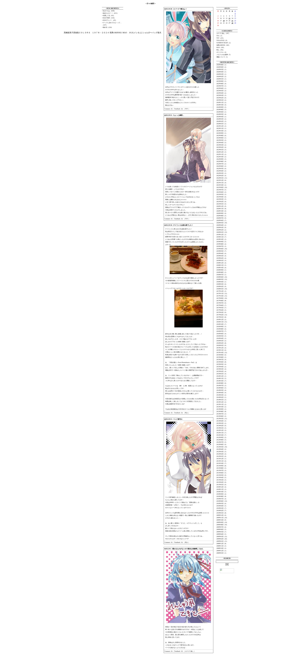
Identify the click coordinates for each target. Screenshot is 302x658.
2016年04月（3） (221, 338)
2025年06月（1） (221, 88)
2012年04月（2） (221, 449)
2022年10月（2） (221, 157)
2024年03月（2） (221, 119)
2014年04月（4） (221, 392)
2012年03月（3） (221, 451)
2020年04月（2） (221, 225)
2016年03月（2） (221, 341)
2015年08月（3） (221, 357)
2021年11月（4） (221, 183)
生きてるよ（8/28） (109, 11)
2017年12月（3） (221, 291)
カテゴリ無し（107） (223, 33)
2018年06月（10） (222, 277)
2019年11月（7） (221, 237)
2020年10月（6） (221, 211)
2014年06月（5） (221, 388)
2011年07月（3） (221, 470)
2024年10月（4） (221, 105)
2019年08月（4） (221, 244)
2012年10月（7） (221, 435)
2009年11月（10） (222, 517)
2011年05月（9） (221, 475)
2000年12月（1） (221, 550)
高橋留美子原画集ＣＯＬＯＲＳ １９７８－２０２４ (86, 33)
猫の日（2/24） (108, 27)
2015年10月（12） (222, 352)
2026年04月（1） (221, 72)
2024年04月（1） (221, 116)
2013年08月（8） (221, 411)
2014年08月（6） (221, 383)
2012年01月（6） (221, 456)
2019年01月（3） (221, 260)
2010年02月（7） (221, 510)
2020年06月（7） (221, 220)
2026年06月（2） (221, 67)
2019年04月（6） (221, 253)
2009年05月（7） (221, 532)
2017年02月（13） (222, 315)
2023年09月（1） (221, 133)
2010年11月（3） (221, 489)
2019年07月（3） (221, 246)
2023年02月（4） (221, 147)
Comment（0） (168, 109)
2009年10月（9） (221, 520)
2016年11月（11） (222, 322)
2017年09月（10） (222, 298)
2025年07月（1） (221, 86)
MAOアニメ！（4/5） (110, 20)
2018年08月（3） (221, 272)
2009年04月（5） (221, 534)
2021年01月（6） (221, 204)
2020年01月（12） (222, 232)
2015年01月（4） (221, 374)
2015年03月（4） (221, 369)
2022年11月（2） (221, 154)
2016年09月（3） (221, 326)
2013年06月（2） (221, 416)
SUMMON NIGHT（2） (223, 43)
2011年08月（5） (221, 468)
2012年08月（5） (221, 440)
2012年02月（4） (221, 454)
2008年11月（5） (221, 546)
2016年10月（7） (221, 324)
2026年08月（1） (221, 65)
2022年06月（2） (221, 166)
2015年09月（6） (221, 355)
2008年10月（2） (221, 548)
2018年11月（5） (221, 265)
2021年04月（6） (221, 197)
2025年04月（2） (221, 93)
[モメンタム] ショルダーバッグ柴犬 (146, 33)
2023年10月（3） (221, 131)
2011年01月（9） (221, 484)
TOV (186, 109)
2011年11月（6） (221, 461)
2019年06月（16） (222, 249)
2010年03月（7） (221, 508)
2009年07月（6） (221, 527)
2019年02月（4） (221, 258)
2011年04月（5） (221, 477)
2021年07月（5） (221, 190)
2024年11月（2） (221, 102)
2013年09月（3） (221, 409)
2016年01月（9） (221, 345)
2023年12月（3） (221, 126)
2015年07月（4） (221, 359)
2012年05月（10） (222, 447)
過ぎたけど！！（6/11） (110, 13)
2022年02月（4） (221, 175)
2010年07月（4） (221, 499)
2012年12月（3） (221, 430)
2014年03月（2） (221, 395)
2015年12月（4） (221, 348)
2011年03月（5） (221, 480)
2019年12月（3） (221, 234)
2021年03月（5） (221, 199)
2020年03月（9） (221, 227)
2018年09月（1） (221, 270)
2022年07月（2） (221, 164)
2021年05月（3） (221, 194)
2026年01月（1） (221, 79)
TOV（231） (220, 38)
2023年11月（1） (221, 128)
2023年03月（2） (221, 145)
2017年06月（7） (221, 305)
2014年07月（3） (221, 385)
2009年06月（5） (221, 529)
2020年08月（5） (221, 216)
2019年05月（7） (221, 251)
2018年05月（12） (222, 279)
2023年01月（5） (221, 149)
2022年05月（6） (221, 168)
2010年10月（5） (221, 492)
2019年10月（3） (221, 239)
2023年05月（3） (221, 140)
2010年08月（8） (221, 496)
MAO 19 (127, 33)
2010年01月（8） (221, 513)
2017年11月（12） (222, 293)
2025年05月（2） (221, 91)
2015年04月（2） (221, 367)
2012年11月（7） (221, 433)
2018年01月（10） (222, 289)
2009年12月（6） (221, 515)
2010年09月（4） (221, 494)
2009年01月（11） (222, 541)
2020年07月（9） (221, 218)
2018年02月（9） (221, 286)
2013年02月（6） (221, 425)
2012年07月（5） (221, 442)
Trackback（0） (179, 109)
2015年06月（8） (221, 362)
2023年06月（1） (221, 138)
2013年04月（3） (221, 421)
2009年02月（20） (222, 539)
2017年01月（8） (221, 317)
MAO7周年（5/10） (109, 18)
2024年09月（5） (221, 107)
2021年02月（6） (221, 201)
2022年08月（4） (221, 161)
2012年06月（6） (221, 444)
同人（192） (220, 50)
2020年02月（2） (221, 230)
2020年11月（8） (221, 208)
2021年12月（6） (221, 180)
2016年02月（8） (221, 343)
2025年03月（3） (221, 95)
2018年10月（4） (221, 267)
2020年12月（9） (221, 206)
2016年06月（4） (221, 333)
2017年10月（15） (222, 296)
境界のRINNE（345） (223, 45)
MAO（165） (220, 47)
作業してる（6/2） (109, 15)
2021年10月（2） (221, 185)
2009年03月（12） (222, 536)
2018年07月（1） (221, 275)
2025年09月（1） (221, 81)
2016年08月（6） (221, 329)
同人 (186, 413)
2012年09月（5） (221, 437)
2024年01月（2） (221, 124)
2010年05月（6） (221, 503)
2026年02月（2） (221, 76)
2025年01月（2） (221, 100)
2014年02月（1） (221, 397)
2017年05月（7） (221, 308)
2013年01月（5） (221, 428)
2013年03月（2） (221, 423)
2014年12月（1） (221, 376)
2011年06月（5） (221, 473)
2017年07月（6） (221, 303)
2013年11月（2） (221, 404)
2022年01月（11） (222, 178)
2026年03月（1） (221, 74)
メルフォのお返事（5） (223, 54)
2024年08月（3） (221, 109)
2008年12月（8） (221, 543)
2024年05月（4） (221, 114)
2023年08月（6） (221, 135)
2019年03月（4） (221, 256)
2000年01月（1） (221, 553)
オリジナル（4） (221, 52)
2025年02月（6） (221, 98)
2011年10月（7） (221, 463)
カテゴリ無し (189, 651)
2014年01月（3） (221, 400)
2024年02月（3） (221, 121)
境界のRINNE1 (116, 33)
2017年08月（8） (221, 300)
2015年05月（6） (221, 364)
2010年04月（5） (221, 506)
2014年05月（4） (221, 390)
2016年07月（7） (221, 331)
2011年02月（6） (221, 482)
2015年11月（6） (221, 350)
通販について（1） (222, 57)
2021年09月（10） (222, 187)
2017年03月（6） (221, 312)
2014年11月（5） (221, 378)
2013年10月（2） (221, 407)
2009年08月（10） (222, 525)
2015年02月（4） (221, 371)
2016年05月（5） (221, 336)
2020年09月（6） (221, 213)
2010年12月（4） (221, 487)
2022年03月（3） (221, 173)
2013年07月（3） (221, 414)
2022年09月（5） (221, 159)
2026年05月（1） (221, 69)
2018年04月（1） (221, 282)
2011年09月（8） (221, 466)
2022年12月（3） (221, 152)
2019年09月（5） (221, 241)
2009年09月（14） (222, 522)
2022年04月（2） (221, 171)
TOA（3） (219, 36)
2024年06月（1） (221, 112)
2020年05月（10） (222, 223)
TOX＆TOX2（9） (222, 40)
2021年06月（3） (221, 192)
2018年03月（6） (221, 284)
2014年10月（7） (221, 381)
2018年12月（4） (221, 263)
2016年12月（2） (221, 319)
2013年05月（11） (222, 418)
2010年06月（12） (222, 501)
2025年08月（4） (221, 83)
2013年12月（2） (221, 402)
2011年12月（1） (221, 459)
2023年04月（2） (221, 142)
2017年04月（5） (221, 310)
